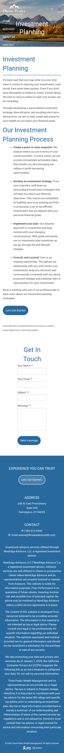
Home (6, 21)
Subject (32, 392)
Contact (8, 44)
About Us (9, 36)
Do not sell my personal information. (38, 673)
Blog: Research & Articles (20, 52)
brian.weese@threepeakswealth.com (33, 535)
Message (32, 405)
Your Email (32, 379)
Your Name (32, 365)
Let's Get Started (15, 310)
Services (9, 29)
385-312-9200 (33, 530)
